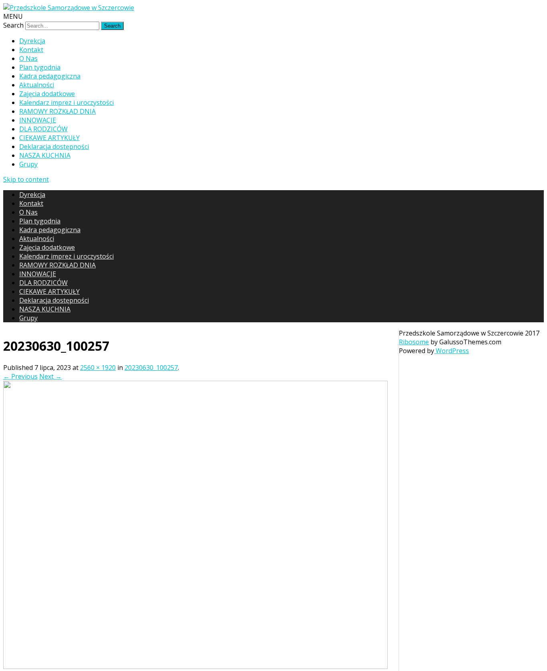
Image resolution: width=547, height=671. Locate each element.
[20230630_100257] (195, 666)
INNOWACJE (37, 120)
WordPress (451, 350)
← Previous (20, 376)
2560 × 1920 (98, 367)
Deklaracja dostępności (54, 146)
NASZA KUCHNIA (44, 155)
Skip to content (26, 179)
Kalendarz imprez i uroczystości (66, 102)
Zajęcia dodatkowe (47, 93)
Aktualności (36, 84)
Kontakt (31, 49)
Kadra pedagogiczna (49, 76)
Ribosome (414, 342)
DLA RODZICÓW (43, 129)
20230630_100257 (151, 367)
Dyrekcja (32, 40)
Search (13, 25)
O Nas (28, 58)
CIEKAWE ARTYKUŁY (49, 137)
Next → (50, 376)
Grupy (28, 164)
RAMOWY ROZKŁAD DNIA (57, 111)
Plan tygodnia (39, 67)
